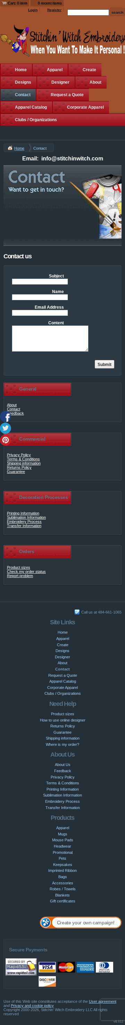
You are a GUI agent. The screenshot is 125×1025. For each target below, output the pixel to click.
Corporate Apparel (85, 107)
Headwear (62, 846)
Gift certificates (62, 901)
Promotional (63, 852)
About (95, 82)
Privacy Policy (19, 455)
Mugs (62, 834)
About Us (62, 764)
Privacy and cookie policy (32, 1005)
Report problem (20, 576)
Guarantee (16, 471)
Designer (60, 82)
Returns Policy (19, 467)
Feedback (15, 413)
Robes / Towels (63, 889)
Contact (23, 94)
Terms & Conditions (23, 459)
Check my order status (26, 571)
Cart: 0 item (17, 3)
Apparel (54, 69)
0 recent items (50, 3)
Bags (62, 877)
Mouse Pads (62, 840)
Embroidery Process (24, 521)
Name (58, 291)
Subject (56, 276)
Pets (62, 858)
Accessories (62, 883)
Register (54, 10)
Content (56, 322)
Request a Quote (67, 94)
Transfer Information (24, 526)
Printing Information (23, 513)
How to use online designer (62, 720)
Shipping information (24, 463)
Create (89, 69)
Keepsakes (62, 864)
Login (33, 10)
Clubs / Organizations (36, 119)
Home (21, 69)
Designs (23, 82)
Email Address (49, 307)
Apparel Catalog (31, 107)
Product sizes (18, 567)
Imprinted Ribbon (62, 870)
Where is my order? (62, 744)
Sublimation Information (26, 517)
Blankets (62, 895)
